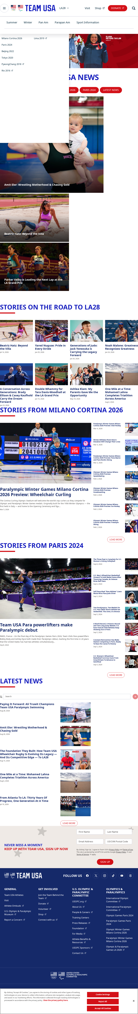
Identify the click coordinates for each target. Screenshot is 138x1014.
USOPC (82, 947)
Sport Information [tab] (88, 22)
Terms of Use (128, 849)
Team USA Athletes (13, 895)
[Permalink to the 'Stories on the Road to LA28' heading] (102, 307)
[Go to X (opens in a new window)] (96, 875)
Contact (79, 953)
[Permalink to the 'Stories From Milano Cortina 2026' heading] (125, 409)
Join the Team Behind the (52, 897)
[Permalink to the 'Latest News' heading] (45, 681)
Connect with (48, 919)
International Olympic (120, 900)
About (78, 906)
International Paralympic (120, 908)
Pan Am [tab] (43, 22)
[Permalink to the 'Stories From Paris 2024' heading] (85, 545)
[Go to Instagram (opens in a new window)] (104, 875)
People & (82, 912)
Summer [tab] (11, 22)
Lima (41, 38)
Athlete (14, 905)
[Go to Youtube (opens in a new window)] (122, 875)
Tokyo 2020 (7, 57)
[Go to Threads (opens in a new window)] (130, 875)
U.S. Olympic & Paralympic (18, 913)
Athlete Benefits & (86, 941)
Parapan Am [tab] (62, 22)
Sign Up (105, 861)
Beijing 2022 (8, 51)
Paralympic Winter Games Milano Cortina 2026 (119, 940)
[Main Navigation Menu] (4, 8)
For (78, 933)
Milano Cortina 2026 (12, 38)
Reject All (103, 1001)
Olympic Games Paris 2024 (119, 915)
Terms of (84, 854)
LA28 (62, 8)
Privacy (122, 852)
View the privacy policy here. (55, 1000)
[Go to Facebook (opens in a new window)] (87, 875)
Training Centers (80, 917)
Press (81, 922)
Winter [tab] (28, 22)
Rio (8, 70)
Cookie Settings (103, 994)
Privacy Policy (114, 849)
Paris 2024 (7, 44)
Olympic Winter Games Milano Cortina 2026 (118, 931)
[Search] (133, 8)
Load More (116, 539)
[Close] (134, 1001)
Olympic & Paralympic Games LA (120, 948)
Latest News (111, 90)
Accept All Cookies (103, 1008)
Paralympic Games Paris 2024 (118, 922)
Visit (87, 8)
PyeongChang (14, 64)
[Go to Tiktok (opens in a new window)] (113, 875)
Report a (14, 919)
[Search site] (135, 696)
